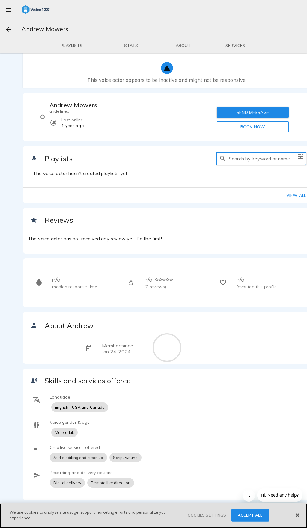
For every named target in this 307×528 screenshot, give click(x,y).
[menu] (8, 10)
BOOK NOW (252, 126)
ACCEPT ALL (250, 515)
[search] (223, 159)
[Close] (297, 515)
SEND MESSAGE (253, 112)
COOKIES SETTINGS (207, 515)
